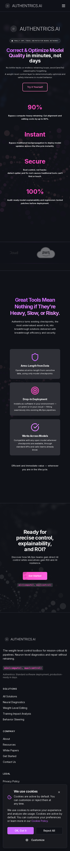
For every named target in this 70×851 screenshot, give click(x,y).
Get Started (35, 575)
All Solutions (10, 696)
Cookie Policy (39, 820)
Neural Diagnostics (14, 702)
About (6, 738)
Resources (9, 744)
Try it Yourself (35, 87)
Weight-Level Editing (15, 707)
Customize (38, 839)
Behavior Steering (13, 719)
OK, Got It (21, 830)
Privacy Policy (11, 781)
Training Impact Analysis (17, 713)
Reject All (49, 830)
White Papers (11, 750)
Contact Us (9, 761)
